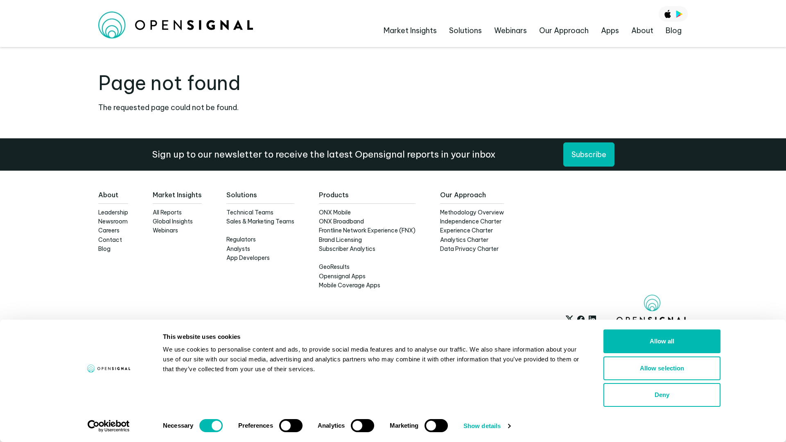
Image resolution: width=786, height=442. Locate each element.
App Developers (248, 258)
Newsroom (113, 221)
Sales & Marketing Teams (260, 221)
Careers (109, 230)
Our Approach (564, 30)
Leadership (113, 212)
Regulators (241, 239)
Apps (610, 30)
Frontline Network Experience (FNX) (367, 230)
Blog (674, 30)
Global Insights (173, 221)
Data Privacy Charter (469, 249)
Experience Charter (466, 230)
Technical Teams (249, 212)
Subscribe (588, 154)
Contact (110, 240)
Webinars (510, 30)
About (642, 30)
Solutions (465, 30)
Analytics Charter (464, 240)
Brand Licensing (340, 240)
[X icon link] (569, 319)
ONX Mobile (335, 212)
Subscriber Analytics (347, 249)
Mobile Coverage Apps (349, 285)
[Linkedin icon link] (592, 319)
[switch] (291, 425)
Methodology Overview (472, 212)
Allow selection (662, 368)
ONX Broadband (341, 221)
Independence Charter (470, 221)
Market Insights (410, 30)
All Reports (167, 212)
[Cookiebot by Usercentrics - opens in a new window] (109, 426)
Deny (662, 394)
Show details (482, 425)
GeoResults (334, 267)
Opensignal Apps (342, 276)
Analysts (238, 249)
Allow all (662, 341)
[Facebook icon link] (581, 319)
